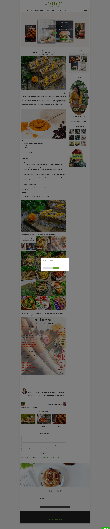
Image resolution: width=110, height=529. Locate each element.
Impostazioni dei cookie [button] (48, 268)
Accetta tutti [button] (56, 268)
